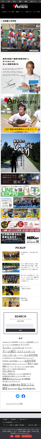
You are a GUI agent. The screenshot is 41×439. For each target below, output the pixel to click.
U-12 (3, 344)
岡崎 (26, 1)
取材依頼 (13, 419)
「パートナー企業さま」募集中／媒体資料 (13, 425)
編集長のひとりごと (11, 378)
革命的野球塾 (27, 388)
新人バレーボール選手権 (23, 366)
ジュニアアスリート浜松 (14, 403)
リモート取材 (36, 11)
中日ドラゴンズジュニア (28, 358)
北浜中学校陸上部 (7, 364)
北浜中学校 (30, 360)
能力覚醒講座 (26, 379)
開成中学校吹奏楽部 (12, 388)
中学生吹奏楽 (19, 358)
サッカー (7, 347)
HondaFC (14, 342)
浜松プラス (33, 1)
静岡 (3, 1)
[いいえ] (39, 433)
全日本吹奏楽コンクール (16, 361)
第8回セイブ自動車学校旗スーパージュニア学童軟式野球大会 (16, 374)
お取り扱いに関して (33, 425)
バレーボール (9, 354)
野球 (4, 388)
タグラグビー (29, 348)
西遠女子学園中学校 (11, 384)
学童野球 (36, 364)
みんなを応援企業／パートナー (11, 422)
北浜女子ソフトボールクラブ (19, 364)
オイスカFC (25, 344)
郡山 (14, 1)
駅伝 (33, 388)
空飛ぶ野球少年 (8, 371)
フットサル (20, 355)
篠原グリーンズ (26, 376)
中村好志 (5, 361)
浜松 (8, 1)
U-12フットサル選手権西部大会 (12, 344)
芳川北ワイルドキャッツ (11, 381)
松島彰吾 (32, 366)
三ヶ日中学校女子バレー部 (8, 358)
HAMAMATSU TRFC (6, 342)
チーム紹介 (11, 11)
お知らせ (4, 11)
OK (12, 436)
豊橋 (20, 1)
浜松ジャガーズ (7, 369)
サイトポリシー (26, 436)
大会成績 (5, 419)
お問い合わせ (22, 419)
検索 (20, 330)
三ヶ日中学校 (31, 354)
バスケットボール (26, 351)
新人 (16, 366)
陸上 (20, 388)
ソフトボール (18, 347)
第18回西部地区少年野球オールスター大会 (12, 376)
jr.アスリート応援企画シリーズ (28, 342)
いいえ (17, 436)
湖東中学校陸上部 (21, 369)
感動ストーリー (20, 11)
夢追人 (30, 363)
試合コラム (28, 11)
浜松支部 (14, 369)
